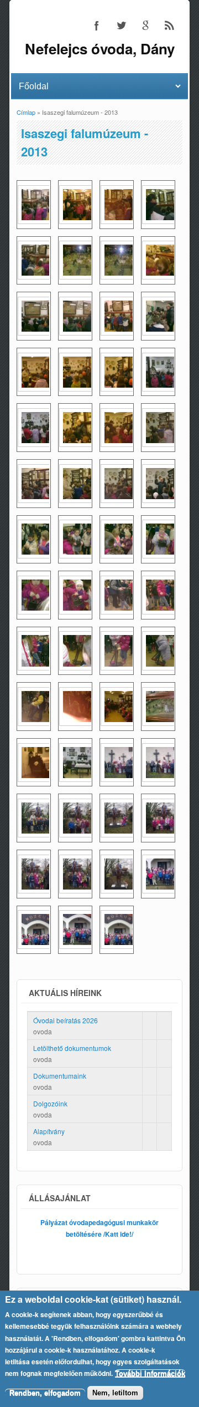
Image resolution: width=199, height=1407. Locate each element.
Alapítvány (49, 1131)
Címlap (26, 112)
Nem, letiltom (115, 1393)
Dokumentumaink (59, 1075)
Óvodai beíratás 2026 (65, 1020)
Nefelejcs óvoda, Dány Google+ (145, 25)
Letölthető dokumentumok (72, 1048)
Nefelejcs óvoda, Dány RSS (170, 25)
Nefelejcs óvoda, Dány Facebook (97, 25)
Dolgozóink (50, 1103)
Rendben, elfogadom (45, 1393)
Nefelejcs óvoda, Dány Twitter (121, 25)
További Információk (150, 1373)
